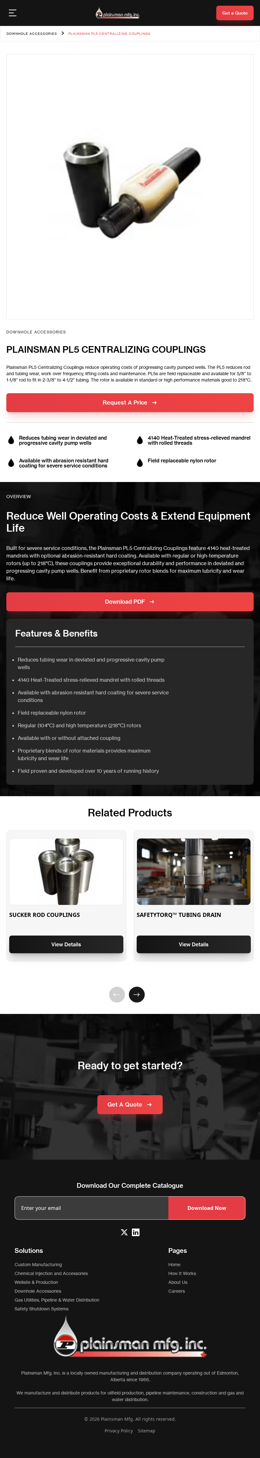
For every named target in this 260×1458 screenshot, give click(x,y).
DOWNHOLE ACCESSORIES (32, 33)
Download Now (206, 1208)
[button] (117, 994)
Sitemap (146, 1431)
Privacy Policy (119, 1431)
